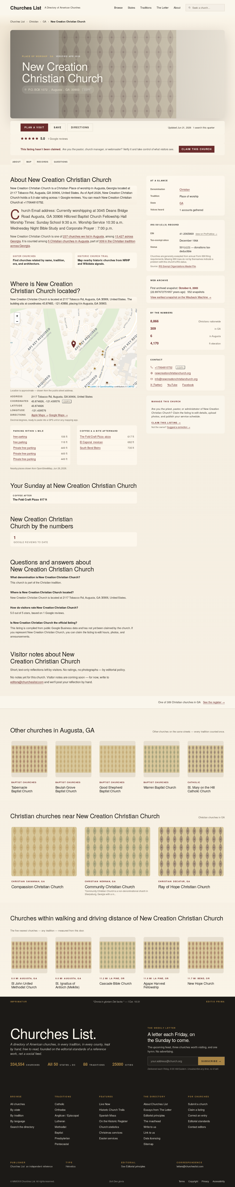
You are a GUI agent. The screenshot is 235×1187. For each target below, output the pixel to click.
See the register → (214, 702)
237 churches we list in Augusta (83, 236)
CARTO (130, 386)
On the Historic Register (113, 1121)
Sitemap (148, 1144)
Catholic (59, 1104)
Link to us (149, 1132)
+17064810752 (163, 367)
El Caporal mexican (91, 442)
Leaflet (93, 386)
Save (58, 127)
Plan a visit (34, 127)
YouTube (172, 385)
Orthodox (60, 1110)
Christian (33, 21)
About (177, 7)
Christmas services (110, 1132)
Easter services (108, 1138)
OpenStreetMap (107, 386)
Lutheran (60, 1121)
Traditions (145, 7)
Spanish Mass (107, 1115)
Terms (182, 1181)
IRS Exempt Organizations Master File (177, 266)
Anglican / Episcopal (67, 1115)
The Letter (163, 7)
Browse (118, 7)
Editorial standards (199, 1121)
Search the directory (22, 1127)
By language (17, 1121)
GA (44, 21)
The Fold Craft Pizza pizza (95, 436)
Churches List (17, 21)
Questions (61, 161)
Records (42, 161)
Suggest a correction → (178, 427)
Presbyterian (62, 1138)
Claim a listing (196, 1110)
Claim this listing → (166, 422)
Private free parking (24, 448)
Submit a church (197, 1104)
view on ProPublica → (206, 233)
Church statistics (109, 1127)
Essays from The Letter (157, 1110)
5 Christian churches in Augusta (68, 241)
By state (15, 1110)
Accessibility (219, 1181)
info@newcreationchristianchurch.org (176, 379)
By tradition (17, 1115)
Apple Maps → (39, 415)
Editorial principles (154, 1115)
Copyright (193, 1181)
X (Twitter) (156, 385)
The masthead (152, 1121)
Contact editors (197, 1127)
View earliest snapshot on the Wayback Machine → (180, 297)
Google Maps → (58, 415)
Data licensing (152, 1138)
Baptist (59, 1132)
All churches (17, 1104)
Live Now (104, 1104)
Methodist (60, 1127)
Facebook (188, 385)
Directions (80, 127)
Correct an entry (197, 1115)
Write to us (150, 1127)
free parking (20, 436)
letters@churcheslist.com (190, 1166)
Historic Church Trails (112, 1110)
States (131, 7)
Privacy (205, 1181)
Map (28, 161)
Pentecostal (62, 1144)
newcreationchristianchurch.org (173, 373)
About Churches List (156, 1104)
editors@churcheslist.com (27, 682)
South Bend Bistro (90, 448)
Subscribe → (211, 1061)
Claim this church (197, 149)
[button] (74, 344)
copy (87, 89)
